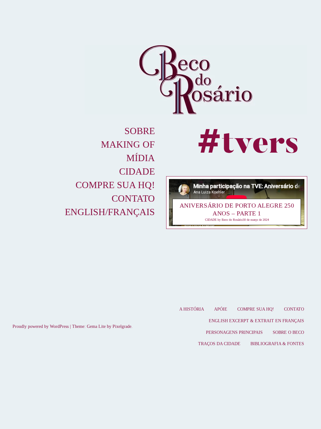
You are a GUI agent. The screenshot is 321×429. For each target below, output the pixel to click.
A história (191, 309)
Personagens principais (234, 332)
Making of (128, 144)
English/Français (110, 212)
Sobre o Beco (288, 332)
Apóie (220, 309)
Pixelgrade (122, 326)
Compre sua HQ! (115, 185)
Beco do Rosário (232, 219)
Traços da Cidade (219, 343)
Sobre (139, 131)
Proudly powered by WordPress (41, 326)
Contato (133, 198)
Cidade (137, 171)
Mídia (140, 158)
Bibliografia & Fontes (277, 343)
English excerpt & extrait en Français (256, 320)
